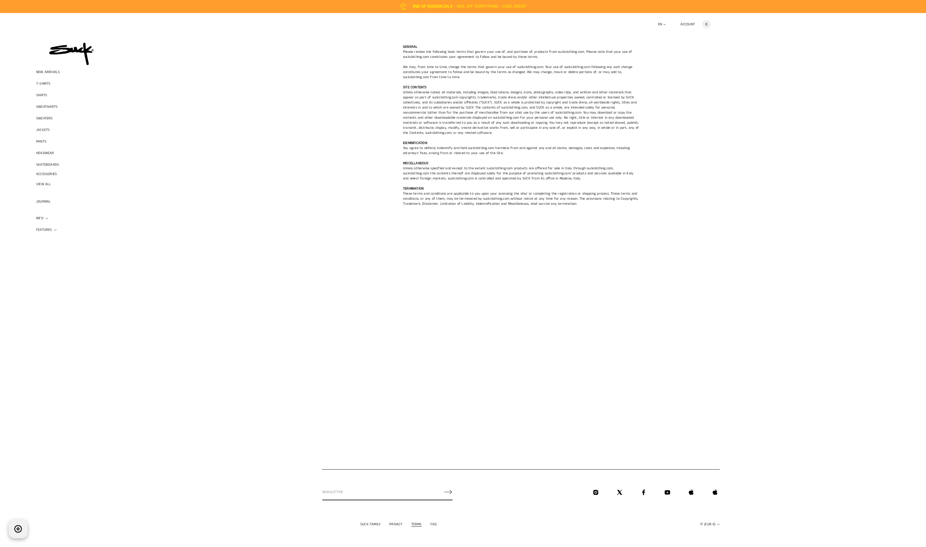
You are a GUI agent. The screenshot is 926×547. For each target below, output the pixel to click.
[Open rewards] (18, 529)
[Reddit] (715, 492)
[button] (706, 24)
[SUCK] (71, 53)
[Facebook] (643, 492)
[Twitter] (620, 492)
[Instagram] (596, 492)
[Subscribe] (448, 492)
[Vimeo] (691, 492)
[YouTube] (667, 492)
